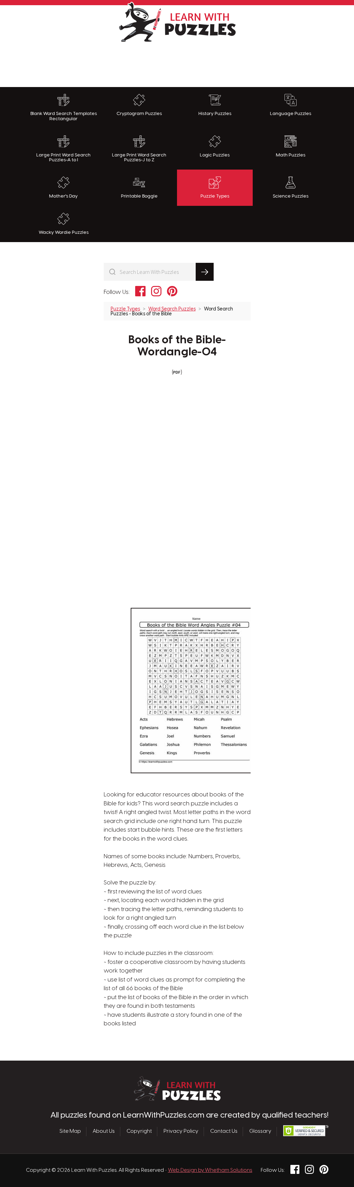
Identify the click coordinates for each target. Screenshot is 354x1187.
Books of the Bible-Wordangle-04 (177, 346)
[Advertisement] (177, 62)
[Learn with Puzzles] (177, 1099)
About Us (104, 1131)
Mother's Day (63, 196)
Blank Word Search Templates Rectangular (63, 116)
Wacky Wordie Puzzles (63, 232)
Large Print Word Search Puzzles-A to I (63, 158)
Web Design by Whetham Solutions (210, 1170)
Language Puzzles (290, 113)
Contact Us (223, 1131)
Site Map (70, 1131)
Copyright (139, 1131)
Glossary (260, 1131)
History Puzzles (214, 113)
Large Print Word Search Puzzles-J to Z (139, 158)
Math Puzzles (290, 155)
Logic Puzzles (215, 155)
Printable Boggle (139, 196)
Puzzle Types (215, 196)
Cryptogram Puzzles (139, 113)
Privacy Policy (181, 1131)
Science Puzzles (290, 196)
